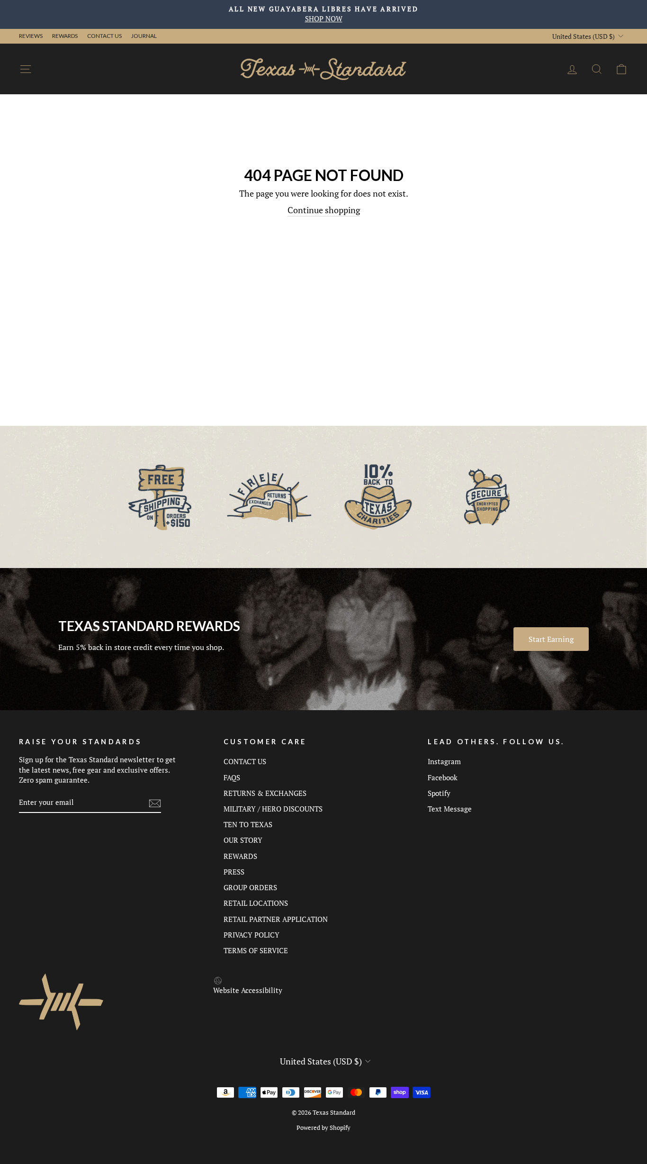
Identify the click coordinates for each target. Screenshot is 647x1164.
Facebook (443, 777)
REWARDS (240, 856)
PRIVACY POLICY (251, 934)
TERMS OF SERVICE (256, 950)
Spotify (439, 793)
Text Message (450, 808)
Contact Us (104, 35)
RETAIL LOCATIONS (256, 903)
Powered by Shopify (323, 1128)
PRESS (234, 871)
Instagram (444, 761)
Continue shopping (324, 210)
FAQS (232, 777)
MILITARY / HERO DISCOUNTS (273, 808)
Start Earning (551, 639)
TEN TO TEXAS (248, 824)
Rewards (65, 35)
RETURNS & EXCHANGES (265, 793)
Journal (144, 35)
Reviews (31, 35)
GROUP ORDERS (250, 887)
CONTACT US (245, 761)
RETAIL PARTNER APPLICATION (276, 919)
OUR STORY (243, 840)
